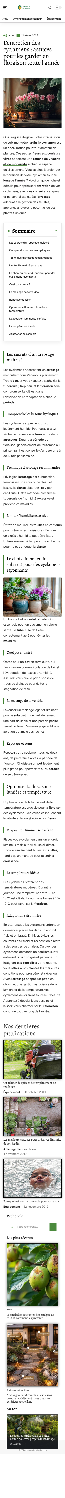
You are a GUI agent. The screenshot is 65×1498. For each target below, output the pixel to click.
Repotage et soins (19, 299)
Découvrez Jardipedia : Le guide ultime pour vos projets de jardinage (32, 1437)
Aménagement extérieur (20, 1149)
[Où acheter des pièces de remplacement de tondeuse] (33, 1059)
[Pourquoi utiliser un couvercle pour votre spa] (33, 1178)
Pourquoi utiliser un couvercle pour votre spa (31, 1201)
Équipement (11, 1092)
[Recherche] (50, 7)
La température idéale (22, 326)
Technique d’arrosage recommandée (30, 257)
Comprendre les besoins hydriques (29, 250)
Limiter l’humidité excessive (25, 265)
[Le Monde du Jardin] (24, 7)
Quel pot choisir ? (19, 284)
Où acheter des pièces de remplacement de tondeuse (29, 1085)
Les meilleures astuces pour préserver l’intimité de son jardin (32, 1142)
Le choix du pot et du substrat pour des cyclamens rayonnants (32, 274)
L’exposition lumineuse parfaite (27, 318)
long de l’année (14, 180)
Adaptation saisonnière (22, 333)
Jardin (9, 1309)
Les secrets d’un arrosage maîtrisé (29, 242)
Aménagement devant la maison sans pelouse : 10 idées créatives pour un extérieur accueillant (29, 1398)
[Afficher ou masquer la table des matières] (46, 231)
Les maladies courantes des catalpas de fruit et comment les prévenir (30, 1316)
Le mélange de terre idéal (24, 292)
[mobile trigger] (6, 7)
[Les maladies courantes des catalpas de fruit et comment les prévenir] (32, 1274)
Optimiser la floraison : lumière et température (28, 309)
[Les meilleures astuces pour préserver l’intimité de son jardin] (33, 1116)
